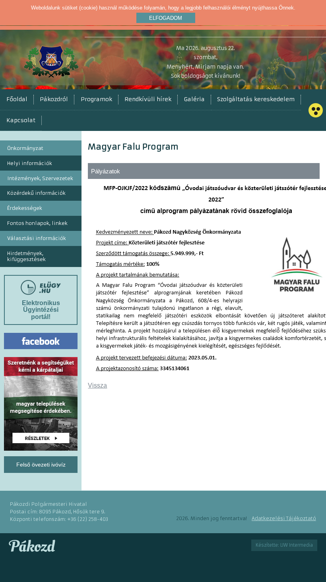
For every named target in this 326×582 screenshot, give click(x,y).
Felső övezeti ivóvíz (41, 464)
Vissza (97, 385)
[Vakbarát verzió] (316, 110)
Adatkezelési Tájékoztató (284, 518)
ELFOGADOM (165, 18)
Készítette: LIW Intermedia (284, 545)
